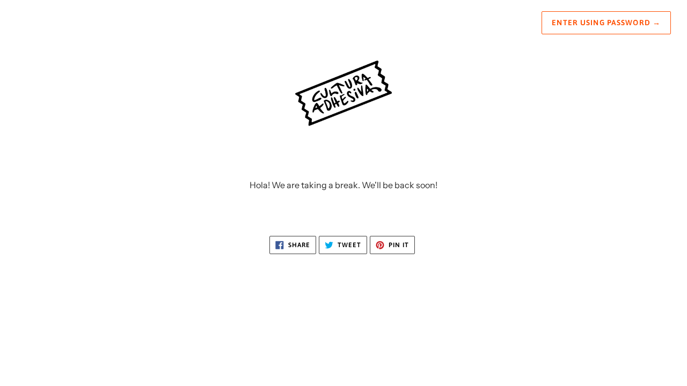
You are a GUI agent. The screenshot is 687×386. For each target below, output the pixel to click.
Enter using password (606, 22)
